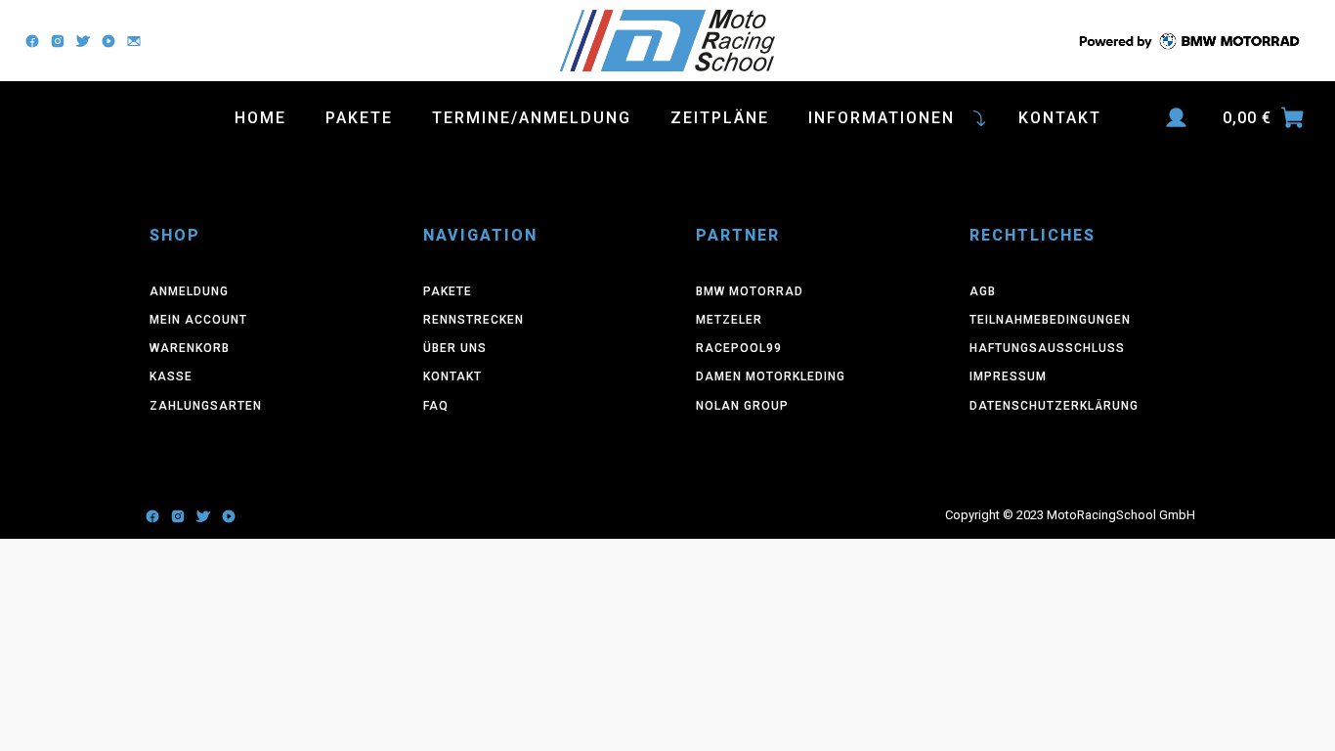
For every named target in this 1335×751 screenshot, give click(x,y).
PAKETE (447, 291)
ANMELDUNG (189, 291)
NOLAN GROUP (742, 406)
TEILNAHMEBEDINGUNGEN (1050, 320)
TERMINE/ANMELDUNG (531, 118)
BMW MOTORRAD (749, 291)
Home (260, 118)
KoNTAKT (1059, 118)
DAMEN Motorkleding (770, 376)
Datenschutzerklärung (1054, 406)
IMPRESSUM (1008, 376)
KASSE (171, 376)
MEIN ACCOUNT (198, 320)
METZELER (729, 320)
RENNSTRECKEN (473, 320)
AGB (982, 291)
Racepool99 (739, 348)
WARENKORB (190, 348)
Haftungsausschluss (1047, 348)
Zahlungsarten (206, 406)
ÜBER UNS (455, 348)
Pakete (359, 118)
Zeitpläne (719, 118)
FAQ (436, 406)
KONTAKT (452, 376)
